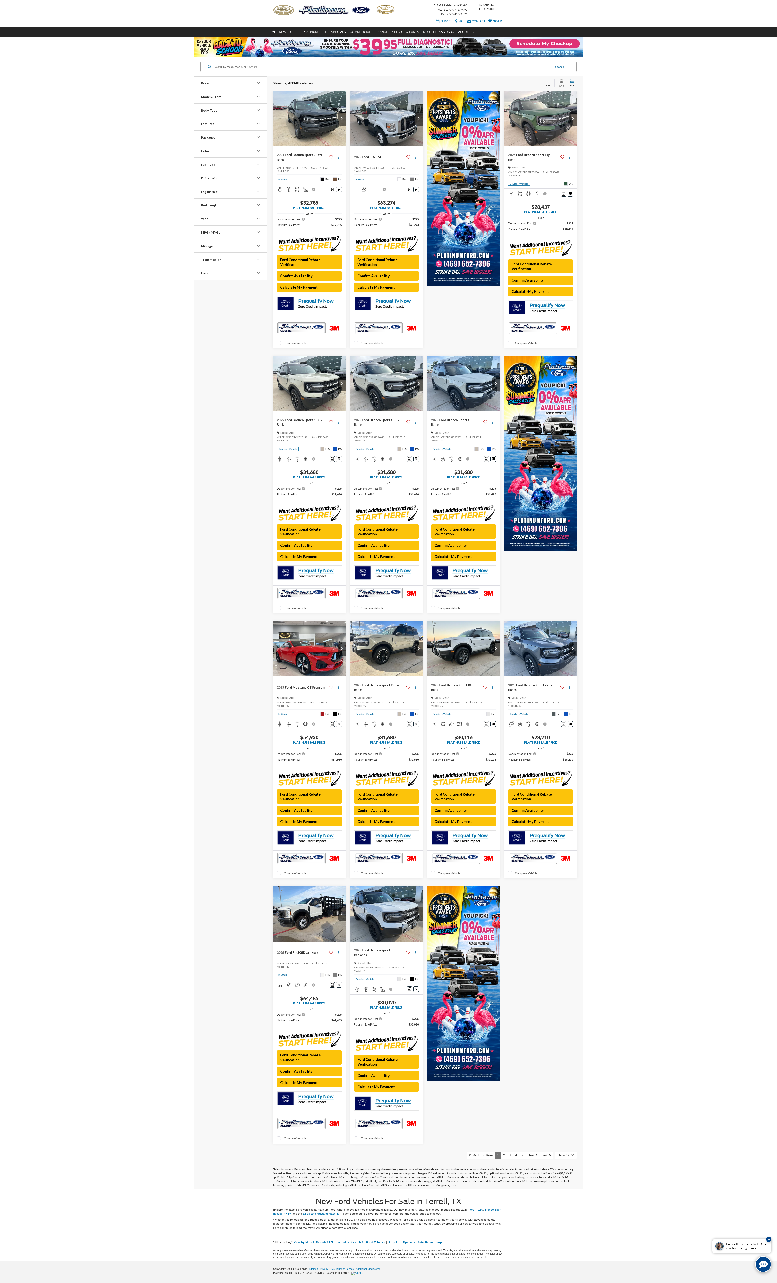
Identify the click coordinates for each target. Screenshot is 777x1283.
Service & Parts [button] (405, 32)
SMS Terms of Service (342, 1269)
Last (545, 1155)
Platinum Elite (315, 32)
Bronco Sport (493, 1209)
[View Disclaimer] (313, 189)
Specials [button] (338, 32)
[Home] (273, 32)
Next (531, 1155)
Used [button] (294, 32)
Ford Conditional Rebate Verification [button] (300, 262)
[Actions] (338, 157)
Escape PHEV (282, 1213)
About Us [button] (466, 32)
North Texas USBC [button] (438, 32)
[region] (309, 224)
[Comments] (332, 189)
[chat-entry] (763, 1264)
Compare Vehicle (295, 343)
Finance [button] (381, 32)
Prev (488, 1155)
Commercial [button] (360, 32)
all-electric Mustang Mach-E (321, 1213)
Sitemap (313, 1269)
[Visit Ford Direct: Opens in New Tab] (359, 1273)
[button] (342, 119)
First (475, 1155)
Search (559, 66)
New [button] (282, 32)
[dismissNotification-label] (768, 1239)
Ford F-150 (475, 1209)
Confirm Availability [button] (296, 276)
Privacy (324, 1269)
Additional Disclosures (368, 1269)
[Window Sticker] (339, 189)
